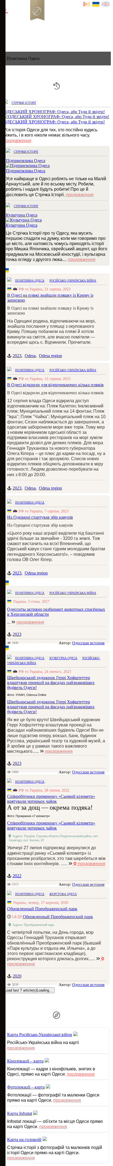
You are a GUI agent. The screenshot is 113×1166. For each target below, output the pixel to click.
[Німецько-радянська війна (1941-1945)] (38, 42)
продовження (17, 140)
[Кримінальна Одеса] (26, 42)
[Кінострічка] (74, 36)
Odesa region (50, 355)
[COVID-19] (44, 42)
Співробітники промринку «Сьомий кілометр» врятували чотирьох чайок (51, 825)
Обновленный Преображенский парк (58, 916)
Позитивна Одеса (29, 280)
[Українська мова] (96, 5)
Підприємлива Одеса (25, 170)
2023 (17, 355)
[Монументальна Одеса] (80, 36)
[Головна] (6, 23)
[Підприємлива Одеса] (86, 36)
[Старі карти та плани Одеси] (34, 23)
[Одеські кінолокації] (53, 23)
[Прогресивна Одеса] (44, 36)
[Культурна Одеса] (38, 36)
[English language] (105, 5)
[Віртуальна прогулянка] (62, 23)
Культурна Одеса (21, 225)
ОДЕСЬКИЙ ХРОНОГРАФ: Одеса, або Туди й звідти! (54, 122)
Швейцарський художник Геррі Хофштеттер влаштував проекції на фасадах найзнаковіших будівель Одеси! (51, 706)
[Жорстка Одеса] (20, 42)
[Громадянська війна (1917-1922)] (32, 42)
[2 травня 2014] (50, 42)
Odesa (30, 355)
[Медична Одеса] (92, 36)
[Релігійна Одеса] (68, 36)
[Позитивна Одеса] (32, 36)
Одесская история (88, 643)
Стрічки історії (24, 102)
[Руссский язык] (87, 5)
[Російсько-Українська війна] (25, 23)
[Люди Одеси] (56, 36)
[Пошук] (71, 23)
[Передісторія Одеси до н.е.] (26, 36)
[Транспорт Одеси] (50, 36)
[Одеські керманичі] (62, 36)
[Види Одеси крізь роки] (20, 36)
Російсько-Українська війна (72, 280)
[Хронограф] (16, 23)
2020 (17, 976)
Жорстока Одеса (63, 894)
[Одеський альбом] (43, 23)
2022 (17, 875)
